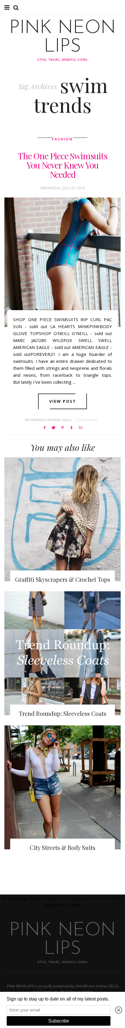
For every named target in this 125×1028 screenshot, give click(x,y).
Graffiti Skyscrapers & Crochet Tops (62, 579)
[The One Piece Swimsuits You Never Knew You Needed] (62, 262)
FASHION (62, 139)
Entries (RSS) (107, 986)
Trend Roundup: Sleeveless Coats (62, 713)
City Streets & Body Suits (62, 847)
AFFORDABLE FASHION (42, 420)
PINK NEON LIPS (62, 37)
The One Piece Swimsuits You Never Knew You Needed (62, 165)
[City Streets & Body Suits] (62, 787)
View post (62, 401)
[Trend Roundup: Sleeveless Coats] (62, 653)
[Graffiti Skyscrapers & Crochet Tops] (62, 519)
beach (66, 420)
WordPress (85, 986)
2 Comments (87, 420)
